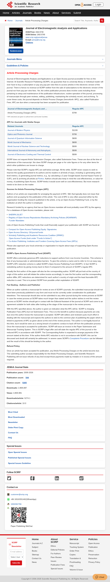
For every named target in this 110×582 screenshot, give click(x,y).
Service (74, 539)
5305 (24, 383)
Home (6, 13)
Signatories (52, 229)
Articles (16, 13)
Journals (27, 13)
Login (98, 4)
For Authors (56, 553)
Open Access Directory (18, 232)
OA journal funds (36, 232)
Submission (16, 51)
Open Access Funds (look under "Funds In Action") (30, 238)
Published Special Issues (19, 458)
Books (37, 13)
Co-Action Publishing (17, 241)
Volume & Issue (76, 570)
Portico (41, 179)
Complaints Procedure (79, 338)
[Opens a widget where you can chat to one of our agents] (99, 577)
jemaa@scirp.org (38, 40)
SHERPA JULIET (16, 215)
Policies (93, 539)
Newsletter (13, 422)
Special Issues (57, 568)
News (47, 13)
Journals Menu (14, 59)
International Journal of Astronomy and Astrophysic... (30, 150)
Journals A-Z (37, 543)
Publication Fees (58, 565)
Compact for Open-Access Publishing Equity (27, 229)
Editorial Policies (58, 550)
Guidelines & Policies (17, 66)
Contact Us (13, 432)
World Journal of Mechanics (19, 142)
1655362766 (16, 504)
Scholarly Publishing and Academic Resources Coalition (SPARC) (36, 235)
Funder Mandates (16, 220)
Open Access (94, 543)
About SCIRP (54, 540)
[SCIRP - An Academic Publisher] (23, 4)
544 (27, 378)
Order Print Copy (15, 427)
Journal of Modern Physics (19, 130)
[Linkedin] (57, 478)
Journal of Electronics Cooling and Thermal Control (29, 154)
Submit (77, 13)
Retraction (92, 558)
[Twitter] (9, 478)
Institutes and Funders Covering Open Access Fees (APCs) (52, 241)
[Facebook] (32, 478)
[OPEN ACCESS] (83, 4)
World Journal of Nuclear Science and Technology (29, 146)
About (55, 13)
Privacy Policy (94, 562)
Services (66, 13)
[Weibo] (81, 478)
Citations (29, 43)
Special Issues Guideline (19, 463)
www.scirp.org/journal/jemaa (36, 37)
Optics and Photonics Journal (20, 134)
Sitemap (35, 555)
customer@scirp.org (19, 494)
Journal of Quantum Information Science (25, 138)
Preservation (93, 555)
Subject (35, 547)
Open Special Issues (17, 452)
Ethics (53, 546)
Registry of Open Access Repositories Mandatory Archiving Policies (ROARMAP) (43, 217)
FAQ (10, 438)
